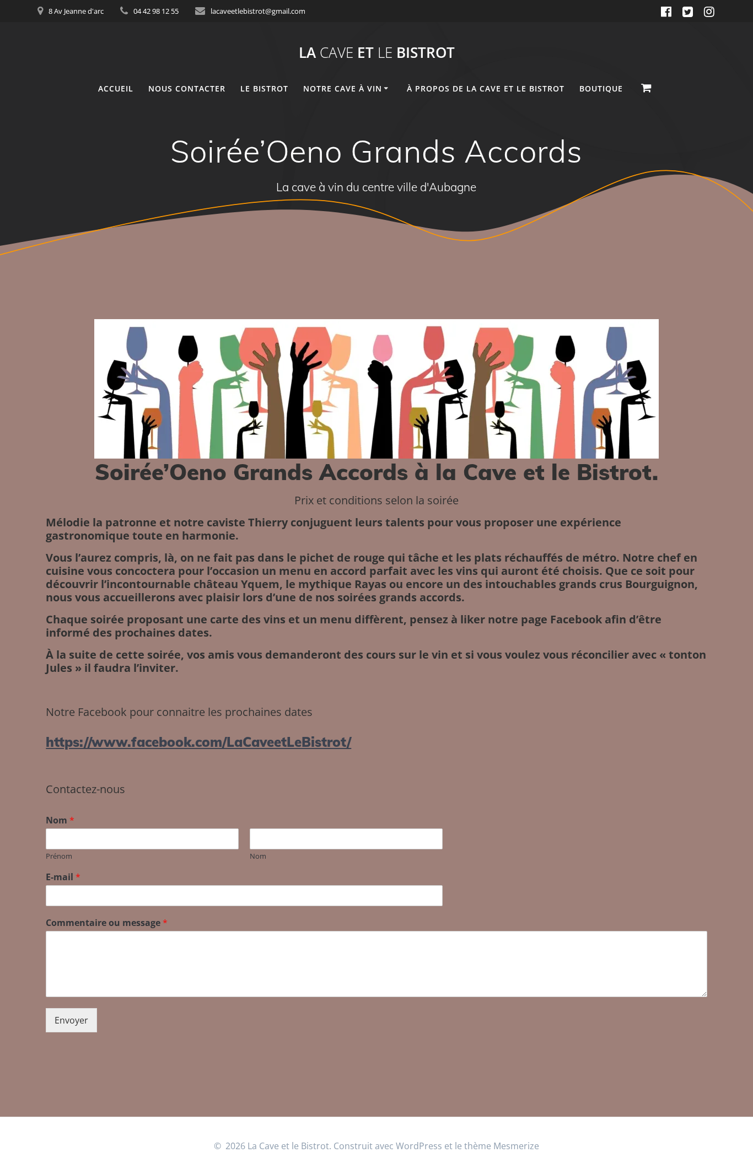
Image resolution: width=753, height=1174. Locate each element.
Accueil (115, 88)
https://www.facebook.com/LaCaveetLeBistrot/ (198, 742)
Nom (60, 820)
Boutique (601, 88)
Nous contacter (186, 88)
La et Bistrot (377, 53)
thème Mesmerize (501, 1146)
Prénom (59, 856)
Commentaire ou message (107, 923)
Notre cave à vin (342, 88)
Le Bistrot (264, 88)
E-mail (63, 877)
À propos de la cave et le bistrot (485, 88)
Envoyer (71, 1020)
